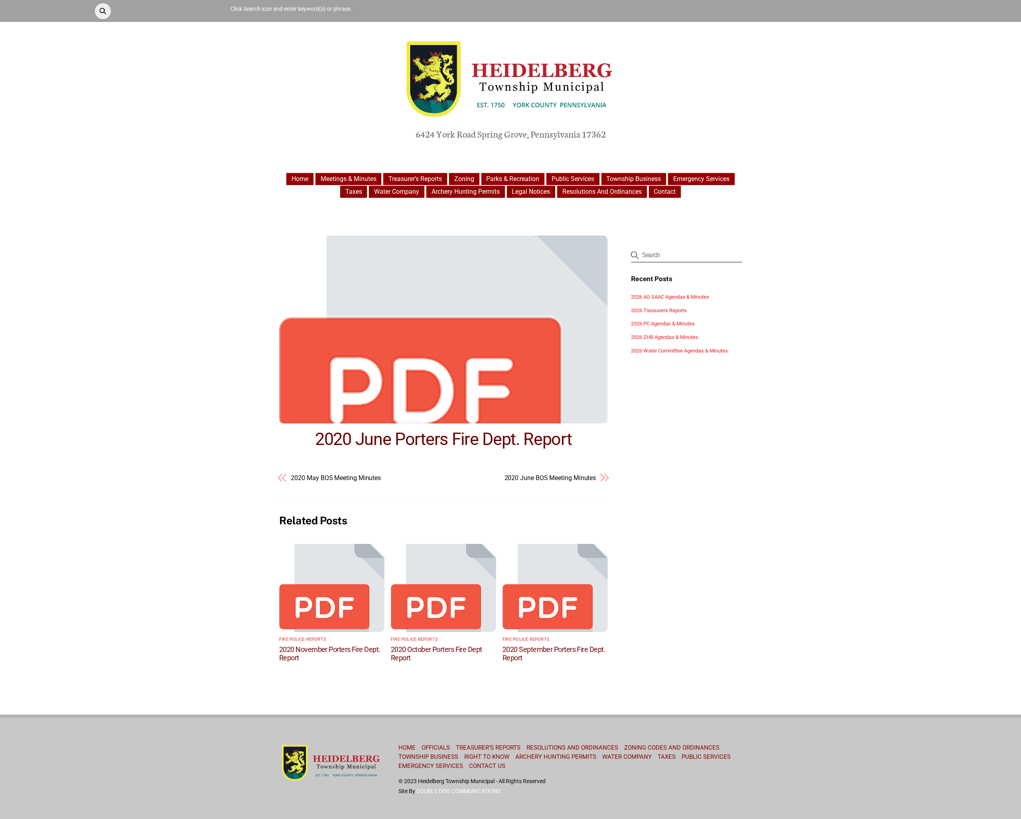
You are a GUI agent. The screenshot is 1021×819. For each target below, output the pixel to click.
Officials (436, 747)
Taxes (353, 191)
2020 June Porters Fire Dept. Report (443, 439)
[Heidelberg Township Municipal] (510, 118)
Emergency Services (701, 179)
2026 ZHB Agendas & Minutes (664, 337)
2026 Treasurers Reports (659, 310)
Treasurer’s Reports (415, 179)
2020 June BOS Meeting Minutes (550, 478)
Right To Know (486, 756)
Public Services (573, 179)
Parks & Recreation (512, 179)
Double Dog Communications (458, 791)
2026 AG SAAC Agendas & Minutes (670, 297)
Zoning (464, 179)
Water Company (396, 191)
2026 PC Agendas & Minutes (663, 324)
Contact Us (487, 766)
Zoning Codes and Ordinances (671, 747)
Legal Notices (531, 191)
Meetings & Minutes (348, 179)
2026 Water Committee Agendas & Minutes (679, 351)
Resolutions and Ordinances (602, 191)
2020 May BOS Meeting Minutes (336, 478)
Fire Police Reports (302, 639)
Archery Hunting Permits (466, 191)
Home (300, 179)
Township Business (633, 179)
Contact (665, 191)
